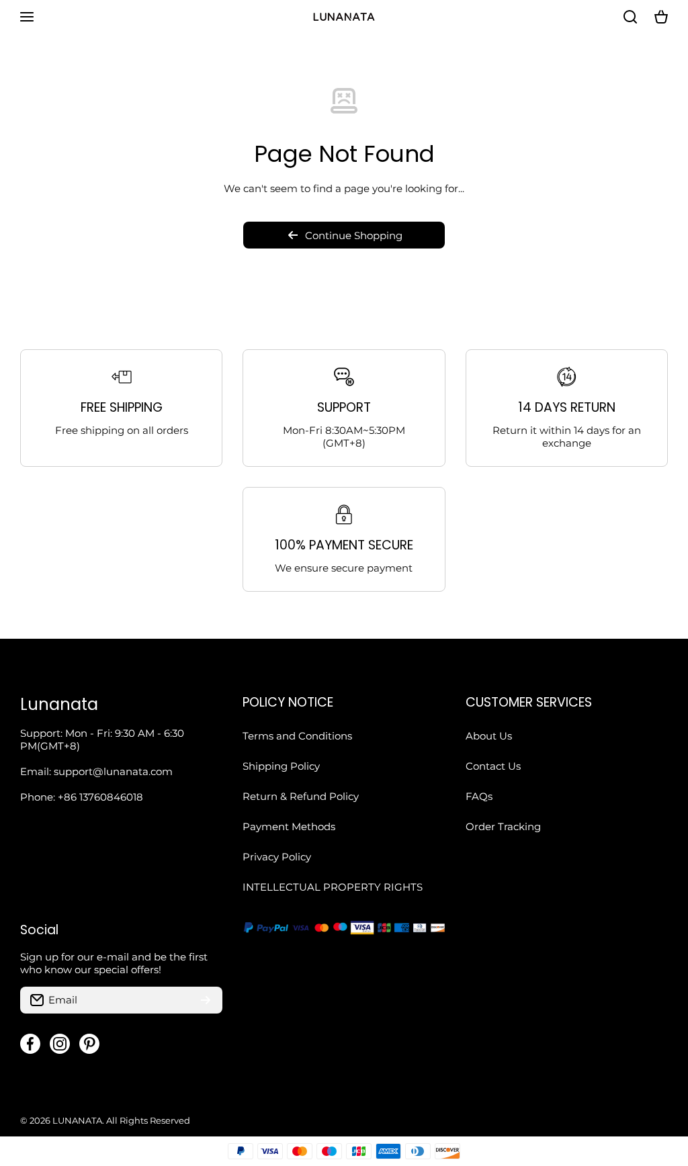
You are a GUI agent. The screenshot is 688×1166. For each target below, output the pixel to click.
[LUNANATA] (344, 17)
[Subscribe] (205, 1000)
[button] (661, 17)
